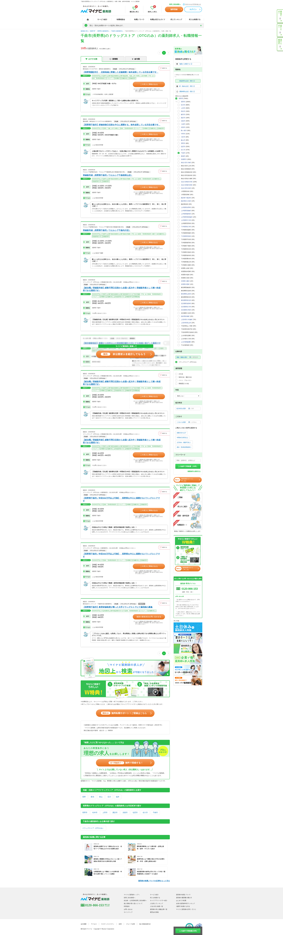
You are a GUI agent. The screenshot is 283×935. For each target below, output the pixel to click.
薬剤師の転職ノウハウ (183, 894)
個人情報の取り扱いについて (133, 903)
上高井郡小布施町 (186, 319)
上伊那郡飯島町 (186, 214)
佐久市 (145, 812)
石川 (109, 797)
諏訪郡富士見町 (186, 201)
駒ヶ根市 (184, 130)
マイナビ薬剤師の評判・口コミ (186, 909)
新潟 (92, 797)
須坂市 (125, 812)
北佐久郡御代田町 (186, 185)
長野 (84, 797)
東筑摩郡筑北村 (186, 300)
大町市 (183, 137)
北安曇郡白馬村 (186, 310)
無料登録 (174, 9)
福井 (117, 797)
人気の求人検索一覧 (156, 906)
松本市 (94, 812)
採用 (120, 924)
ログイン (193, 9)
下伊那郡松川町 (186, 226)
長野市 (84, 812)
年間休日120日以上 (182, 437)
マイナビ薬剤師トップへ (132, 894)
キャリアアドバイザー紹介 (158, 900)
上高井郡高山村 (186, 323)
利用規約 (127, 906)
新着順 (115, 59)
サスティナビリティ (107, 924)
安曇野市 (184, 159)
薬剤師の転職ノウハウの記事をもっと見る (154, 881)
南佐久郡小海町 (186, 162)
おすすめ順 (92, 59)
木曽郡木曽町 (185, 284)
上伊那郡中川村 (186, 220)
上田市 (104, 812)
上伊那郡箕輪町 (186, 210)
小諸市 (183, 124)
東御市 (183, 156)
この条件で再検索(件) (188, 931)
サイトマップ (128, 912)
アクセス (94, 924)
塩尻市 (135, 812)
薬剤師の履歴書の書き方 (184, 897)
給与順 (137, 59)
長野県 (181, 98)
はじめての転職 (181, 900)
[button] (164, 68)
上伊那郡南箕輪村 (186, 217)
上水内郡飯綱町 (186, 342)
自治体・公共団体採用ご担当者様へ (135, 900)
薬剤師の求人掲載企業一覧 (158, 909)
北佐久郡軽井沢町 (186, 182)
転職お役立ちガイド (157, 19)
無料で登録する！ (126, 762)
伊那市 (183, 127)
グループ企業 (130, 924)
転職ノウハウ (139, 19)
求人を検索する (195, 19)
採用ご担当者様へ (175, 4)
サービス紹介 (102, 19)
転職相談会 (121, 19)
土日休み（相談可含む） (184, 442)
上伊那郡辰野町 (186, 207)
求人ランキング (176, 19)
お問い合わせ (128, 909)
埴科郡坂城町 (185, 316)
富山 (100, 797)
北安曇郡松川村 (186, 307)
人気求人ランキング (156, 903)
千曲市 (155, 812)
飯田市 (183, 114)
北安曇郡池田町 (186, 303)
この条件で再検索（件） (188, 466)
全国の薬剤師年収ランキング (185, 903)
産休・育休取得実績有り (184, 447)
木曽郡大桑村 (185, 281)
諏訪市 (115, 812)
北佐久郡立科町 (186, 188)
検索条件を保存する (194, 471)
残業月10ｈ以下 (181, 433)
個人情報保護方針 (145, 924)
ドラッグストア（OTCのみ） (93, 828)
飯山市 (183, 140)
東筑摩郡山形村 (186, 294)
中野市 (183, 134)
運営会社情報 (154, 912)
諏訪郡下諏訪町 (186, 198)
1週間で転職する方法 (183, 906)
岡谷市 (183, 111)
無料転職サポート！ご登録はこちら (124, 713)
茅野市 (183, 143)
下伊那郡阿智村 (186, 236)
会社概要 (83, 924)
